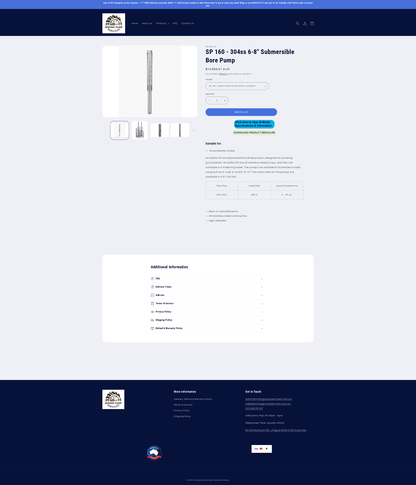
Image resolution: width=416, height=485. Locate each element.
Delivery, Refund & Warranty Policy (193, 399)
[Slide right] (193, 130)
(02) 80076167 (254, 408)
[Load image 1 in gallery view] (119, 130)
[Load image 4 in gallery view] (180, 130)
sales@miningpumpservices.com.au (268, 403)
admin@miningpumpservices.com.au (268, 399)
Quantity (210, 94)
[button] (162, 23)
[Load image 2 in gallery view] (139, 130)
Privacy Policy (181, 410)
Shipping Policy (182, 416)
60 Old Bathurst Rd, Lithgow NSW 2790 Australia (275, 430)
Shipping (223, 74)
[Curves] (254, 124)
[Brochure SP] (254, 136)
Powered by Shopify (221, 480)
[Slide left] (106, 130)
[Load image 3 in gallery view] (160, 130)
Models (209, 79)
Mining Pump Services (203, 480)
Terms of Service (183, 405)
